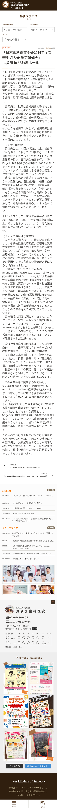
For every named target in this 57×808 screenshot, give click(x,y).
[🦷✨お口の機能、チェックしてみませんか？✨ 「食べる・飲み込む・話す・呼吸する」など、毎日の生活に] (41, 745)
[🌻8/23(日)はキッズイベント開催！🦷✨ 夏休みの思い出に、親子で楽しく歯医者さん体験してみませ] (16, 711)
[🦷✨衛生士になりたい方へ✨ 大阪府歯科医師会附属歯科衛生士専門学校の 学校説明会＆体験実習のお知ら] (41, 678)
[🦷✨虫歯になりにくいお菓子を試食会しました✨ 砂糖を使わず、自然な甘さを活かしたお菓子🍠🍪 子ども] (16, 745)
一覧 (52, 490)
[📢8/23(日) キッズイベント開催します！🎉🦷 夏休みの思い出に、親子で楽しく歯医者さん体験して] (41, 711)
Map (35, 629)
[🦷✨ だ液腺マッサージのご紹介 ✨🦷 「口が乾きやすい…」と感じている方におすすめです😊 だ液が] (16, 678)
